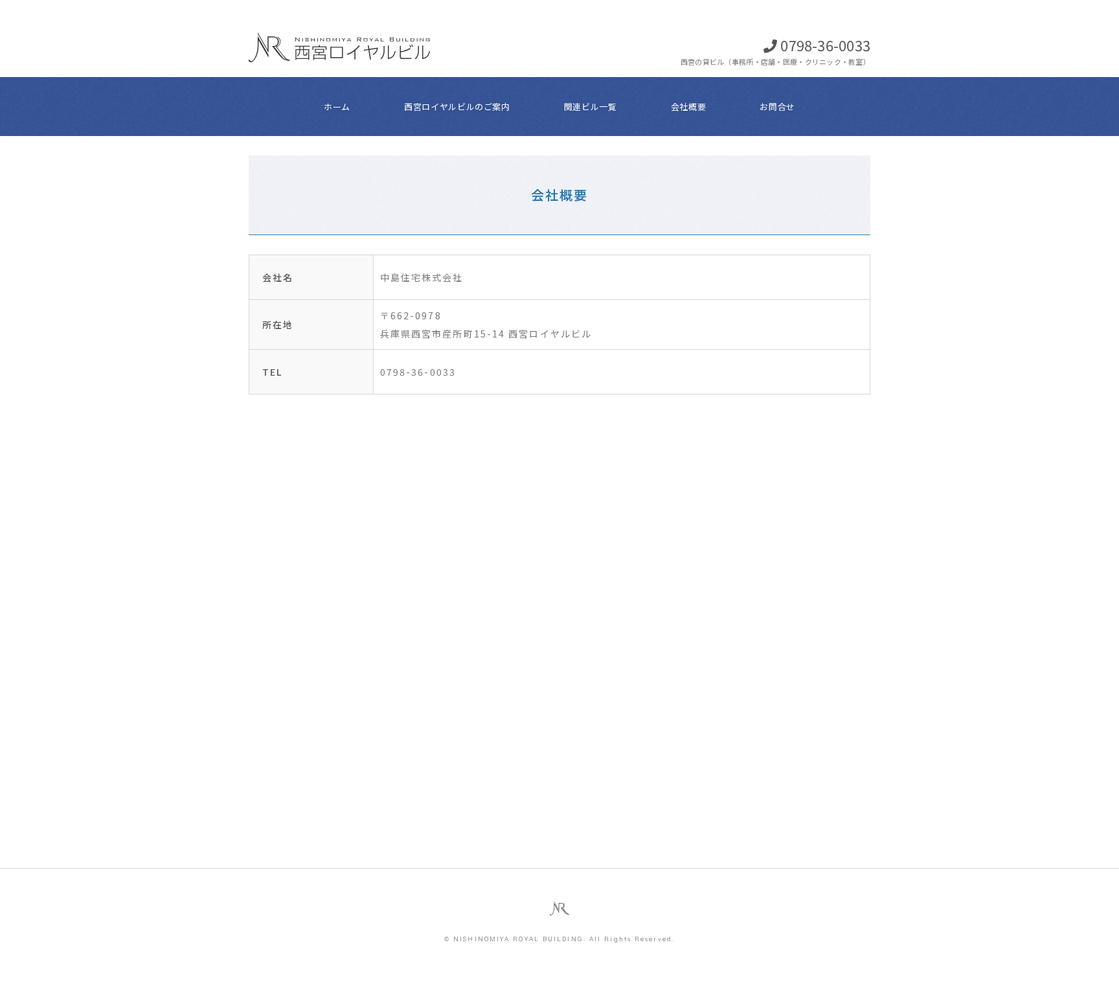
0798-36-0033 (825, 44)
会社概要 (688, 106)
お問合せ (777, 106)
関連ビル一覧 (590, 106)
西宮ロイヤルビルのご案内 (457, 106)
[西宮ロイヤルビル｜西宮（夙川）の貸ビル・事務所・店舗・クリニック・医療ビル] (339, 18)
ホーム (337, 106)
